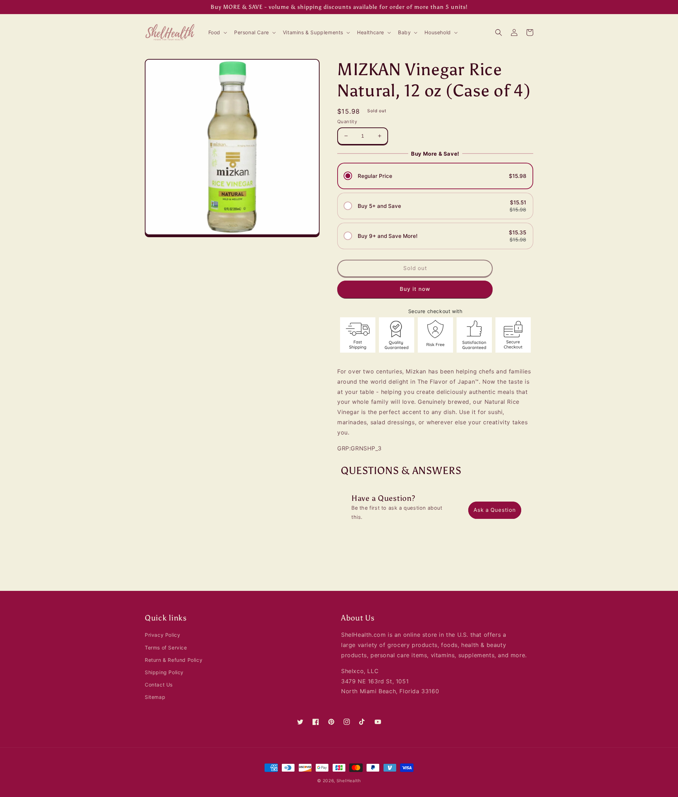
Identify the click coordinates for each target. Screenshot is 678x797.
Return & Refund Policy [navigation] (173, 660)
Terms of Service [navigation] (166, 648)
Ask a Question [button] (495, 510)
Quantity (347, 121)
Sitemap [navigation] (155, 697)
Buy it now (415, 289)
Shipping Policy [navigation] (164, 672)
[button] (217, 32)
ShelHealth (349, 780)
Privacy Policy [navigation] (162, 635)
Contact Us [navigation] (159, 685)
